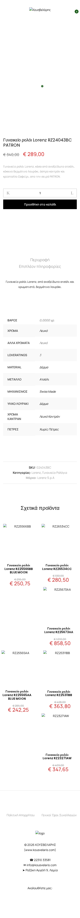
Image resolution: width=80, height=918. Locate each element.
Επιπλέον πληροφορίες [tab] (40, 266)
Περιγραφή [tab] (40, 259)
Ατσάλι (44, 379)
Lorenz (36, 473)
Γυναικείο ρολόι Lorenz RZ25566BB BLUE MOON (18, 569)
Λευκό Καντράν (49, 416)
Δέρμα (43, 367)
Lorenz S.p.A (45, 478)
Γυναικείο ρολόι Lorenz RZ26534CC (57, 567)
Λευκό (43, 331)
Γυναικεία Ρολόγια (54, 473)
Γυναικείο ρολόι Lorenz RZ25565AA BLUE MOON (17, 695)
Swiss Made (47, 391)
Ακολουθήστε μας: (40, 888)
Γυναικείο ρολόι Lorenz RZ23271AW (57, 757)
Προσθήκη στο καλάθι (40, 204)
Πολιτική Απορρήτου (21, 815)
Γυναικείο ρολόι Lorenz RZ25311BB (58, 693)
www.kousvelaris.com (40, 850)
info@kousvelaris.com (42, 865)
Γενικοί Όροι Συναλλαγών (59, 815)
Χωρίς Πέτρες (49, 429)
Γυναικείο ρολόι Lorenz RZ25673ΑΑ (58, 630)
